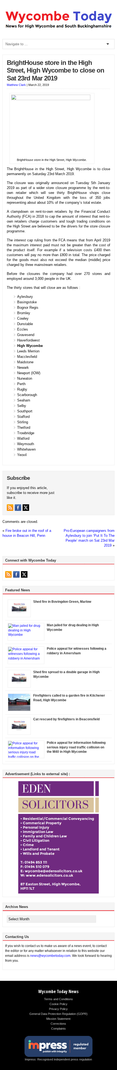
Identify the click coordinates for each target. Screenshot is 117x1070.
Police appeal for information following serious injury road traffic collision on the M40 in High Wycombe (76, 747)
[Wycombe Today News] (58, 28)
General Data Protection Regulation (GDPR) (58, 1013)
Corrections (58, 1023)
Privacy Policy (58, 1009)
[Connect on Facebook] (18, 507)
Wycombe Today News (58, 991)
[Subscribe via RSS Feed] (10, 507)
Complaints (58, 1028)
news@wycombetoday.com (50, 956)
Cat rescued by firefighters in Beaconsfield (66, 719)
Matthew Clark (16, 84)
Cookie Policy (58, 1004)
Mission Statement (58, 1018)
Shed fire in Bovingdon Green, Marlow (62, 602)
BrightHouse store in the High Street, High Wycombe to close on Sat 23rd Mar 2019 (55, 70)
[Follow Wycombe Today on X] (26, 507)
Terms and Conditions (58, 999)
